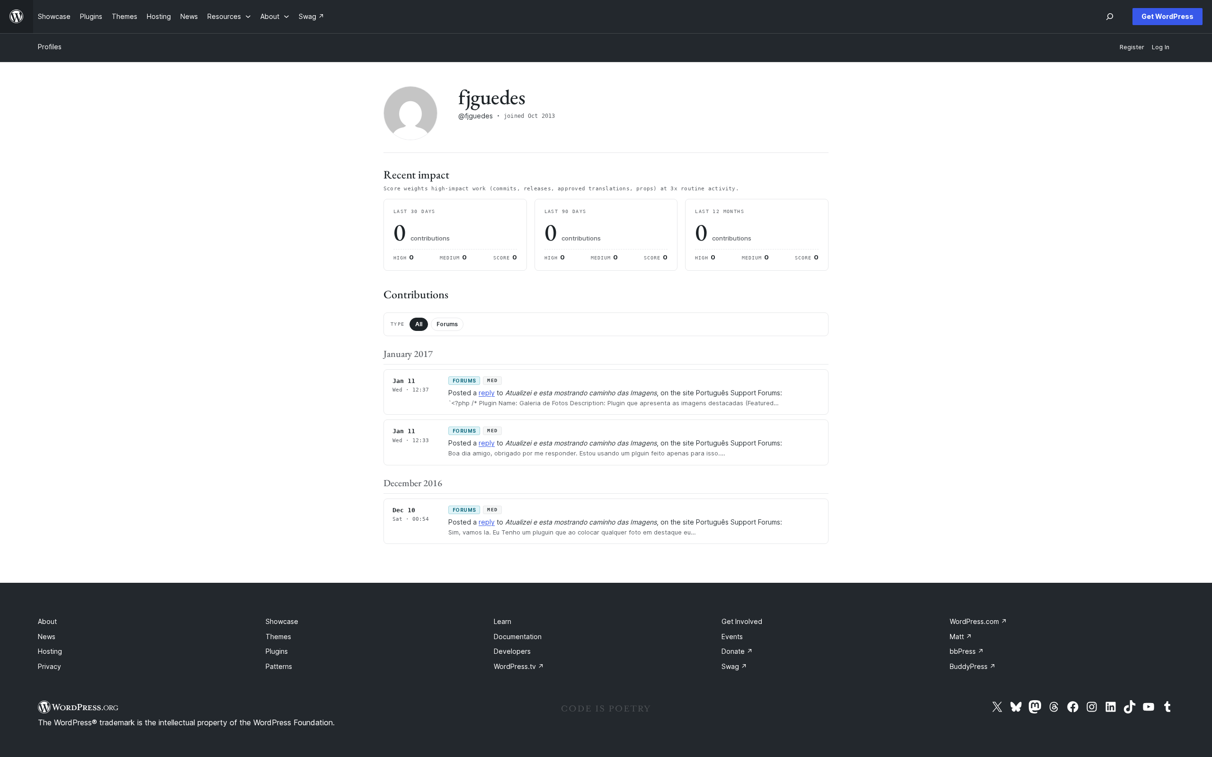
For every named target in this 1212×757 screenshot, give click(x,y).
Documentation (518, 636)
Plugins (277, 651)
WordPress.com (978, 621)
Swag (734, 666)
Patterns (279, 666)
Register (1132, 47)
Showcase (282, 621)
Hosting (50, 651)
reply (487, 393)
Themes (278, 636)
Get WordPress (1167, 16)
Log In (1160, 47)
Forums (447, 324)
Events (732, 636)
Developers (512, 651)
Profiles (50, 47)
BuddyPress (973, 666)
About (47, 621)
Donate (737, 651)
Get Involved (742, 621)
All (418, 324)
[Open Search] (1109, 16)
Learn (502, 621)
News (46, 636)
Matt (961, 636)
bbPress (967, 651)
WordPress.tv (519, 666)
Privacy (49, 666)
